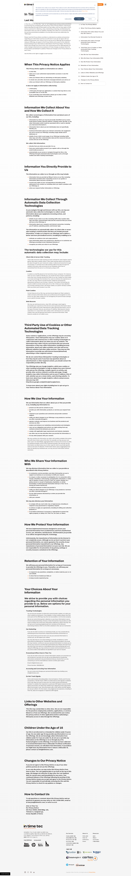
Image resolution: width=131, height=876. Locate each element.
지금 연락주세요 (98, 4)
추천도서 (94, 837)
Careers (84, 841)
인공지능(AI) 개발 (69, 844)
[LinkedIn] (25, 872)
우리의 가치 (84, 837)
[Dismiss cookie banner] (94, 5)
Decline (90, 18)
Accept (79, 18)
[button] (105, 4)
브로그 (94, 836)
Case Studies (96, 839)
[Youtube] (34, 872)
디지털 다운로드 (96, 841)
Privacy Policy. (85, 11)
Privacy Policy (92, 872)
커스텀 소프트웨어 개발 (70, 836)
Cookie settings (68, 18)
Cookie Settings (5, 873)
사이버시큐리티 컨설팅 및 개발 (72, 843)
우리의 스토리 (85, 836)
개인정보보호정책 (37, 840)
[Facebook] (31, 872)
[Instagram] (28, 872)
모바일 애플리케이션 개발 (71, 837)
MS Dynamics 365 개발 (71, 839)
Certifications (85, 839)
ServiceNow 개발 (70, 841)
